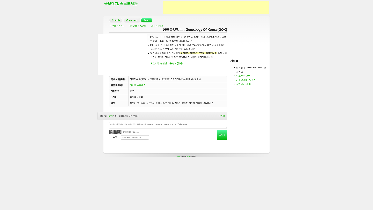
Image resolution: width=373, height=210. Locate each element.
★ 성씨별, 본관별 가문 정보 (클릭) (166, 63)
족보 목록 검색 (118, 26)
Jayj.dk (188, 156)
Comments (131, 20)
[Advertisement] (216, 7)
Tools (146, 20)
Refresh (116, 20)
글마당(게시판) (157, 26)
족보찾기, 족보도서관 (120, 3)
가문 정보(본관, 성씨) (137, 26)
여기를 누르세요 (137, 85)
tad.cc (178, 156)
